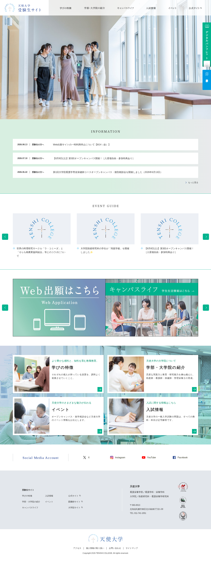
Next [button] (206, 237)
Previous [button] (5, 237)
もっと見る (193, 182)
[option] (42, 236)
